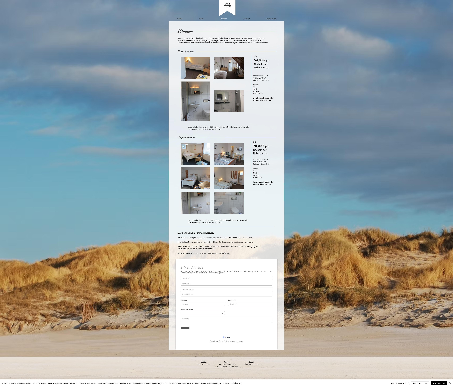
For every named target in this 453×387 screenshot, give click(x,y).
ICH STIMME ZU (439, 383)
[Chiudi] (450, 383)
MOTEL (227, 7)
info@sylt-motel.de (251, 364)
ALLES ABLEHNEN (420, 383)
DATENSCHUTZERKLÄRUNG (230, 383)
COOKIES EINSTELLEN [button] (400, 383)
